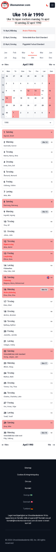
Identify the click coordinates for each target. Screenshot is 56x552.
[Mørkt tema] (47, 5)
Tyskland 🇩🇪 (28, 508)
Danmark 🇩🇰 (28, 502)
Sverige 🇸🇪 (28, 495)
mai (50, 64)
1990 (6, 122)
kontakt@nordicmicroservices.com (21, 520)
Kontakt (28, 488)
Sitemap (28, 468)
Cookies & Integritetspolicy (28, 474)
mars (6, 64)
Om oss (28, 481)
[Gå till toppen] (51, 547)
